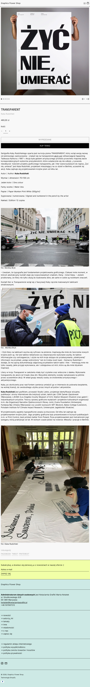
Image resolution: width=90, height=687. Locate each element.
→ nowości (6, 615)
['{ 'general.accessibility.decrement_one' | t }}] (1, 131)
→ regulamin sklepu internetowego (16, 644)
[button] (88, 3)
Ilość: (3, 126)
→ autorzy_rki (7, 618)
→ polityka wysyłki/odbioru (13, 647)
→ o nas (4, 631)
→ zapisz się (6, 634)
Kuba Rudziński (7, 114)
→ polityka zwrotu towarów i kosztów (18, 650)
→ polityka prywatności (11, 653)
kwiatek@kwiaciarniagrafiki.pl (14, 602)
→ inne (4, 624)
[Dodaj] (9, 131)
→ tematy (5, 621)
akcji (58, 156)
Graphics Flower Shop (11, 3)
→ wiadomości (7, 627)
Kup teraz (45, 146)
